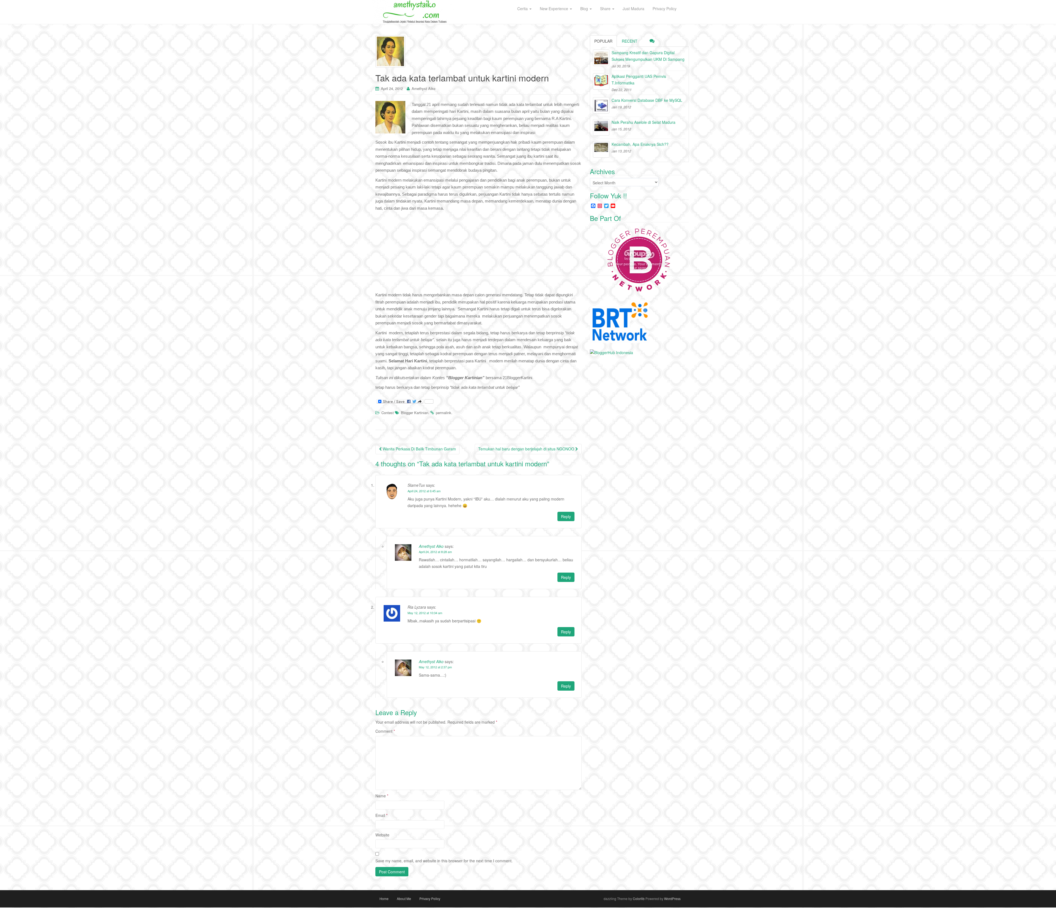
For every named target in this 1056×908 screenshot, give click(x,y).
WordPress (672, 898)
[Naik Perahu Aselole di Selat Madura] (601, 127)
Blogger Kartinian (414, 412)
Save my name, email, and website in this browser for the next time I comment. (444, 860)
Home (384, 898)
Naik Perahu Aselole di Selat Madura (643, 122)
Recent (629, 41)
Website (382, 835)
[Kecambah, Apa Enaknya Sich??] (601, 149)
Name (381, 795)
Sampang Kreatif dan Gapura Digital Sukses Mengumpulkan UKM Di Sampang (648, 56)
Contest (387, 412)
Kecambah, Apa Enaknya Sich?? (640, 144)
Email (381, 815)
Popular (603, 41)
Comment (385, 731)
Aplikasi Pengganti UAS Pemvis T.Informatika (639, 79)
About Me (404, 898)
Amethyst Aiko (423, 88)
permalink (443, 412)
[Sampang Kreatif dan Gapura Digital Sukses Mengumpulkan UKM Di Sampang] (601, 58)
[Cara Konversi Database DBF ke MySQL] (601, 105)
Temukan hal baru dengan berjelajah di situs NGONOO (526, 449)
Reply (566, 516)
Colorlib (639, 898)
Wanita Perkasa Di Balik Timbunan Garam (419, 449)
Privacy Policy (429, 898)
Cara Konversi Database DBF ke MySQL (647, 100)
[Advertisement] (478, 252)
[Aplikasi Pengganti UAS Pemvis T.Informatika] (601, 81)
